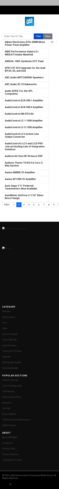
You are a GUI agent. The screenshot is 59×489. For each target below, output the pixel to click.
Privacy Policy (8, 448)
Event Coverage (9, 334)
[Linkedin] (21, 484)
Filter (38, 36)
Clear (47, 36)
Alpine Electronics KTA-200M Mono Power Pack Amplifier (25, 43)
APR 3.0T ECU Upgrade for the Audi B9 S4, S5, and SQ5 (25, 69)
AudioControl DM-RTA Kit (19, 113)
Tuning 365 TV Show (12, 351)
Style (4, 328)
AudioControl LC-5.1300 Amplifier (24, 127)
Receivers (7, 402)
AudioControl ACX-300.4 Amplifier (24, 107)
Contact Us (7, 443)
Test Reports (8, 391)
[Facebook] (5, 484)
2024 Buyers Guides (11, 362)
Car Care (6, 408)
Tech (4, 323)
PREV (7, 205)
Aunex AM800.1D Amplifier (20, 172)
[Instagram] (27, 484)
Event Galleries (9, 414)
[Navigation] (3, 10)
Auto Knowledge (10, 368)
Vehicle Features (10, 380)
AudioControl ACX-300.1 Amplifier (24, 100)
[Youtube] (16, 484)
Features (6, 311)
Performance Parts (11, 397)
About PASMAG (9, 437)
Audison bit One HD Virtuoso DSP (24, 156)
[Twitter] (10, 484)
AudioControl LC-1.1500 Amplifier (24, 120)
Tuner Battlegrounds (12, 386)
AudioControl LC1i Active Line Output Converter (22, 135)
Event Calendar (9, 339)
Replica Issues (9, 425)
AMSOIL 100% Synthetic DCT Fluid (24, 61)
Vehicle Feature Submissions (16, 419)
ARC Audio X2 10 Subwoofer (21, 84)
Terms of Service (10, 454)
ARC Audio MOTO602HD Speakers (24, 77)
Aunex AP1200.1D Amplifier (20, 179)
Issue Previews (9, 345)
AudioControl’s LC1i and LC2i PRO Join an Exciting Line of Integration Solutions (24, 146)
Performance (8, 317)
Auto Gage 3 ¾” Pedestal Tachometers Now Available (21, 187)
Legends (6, 356)
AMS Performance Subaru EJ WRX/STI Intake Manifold (21, 53)
